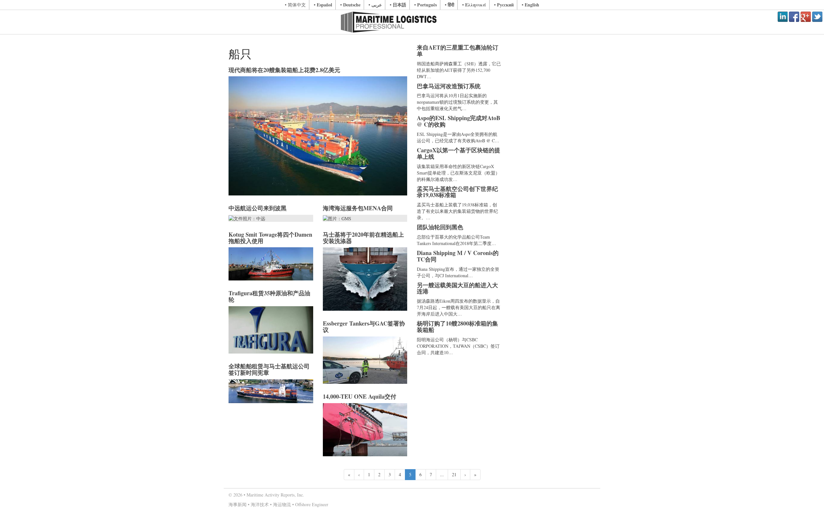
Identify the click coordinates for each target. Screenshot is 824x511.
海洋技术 (260, 504)
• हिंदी (449, 4)
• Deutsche (350, 4)
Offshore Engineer (311, 504)
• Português (425, 4)
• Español (323, 4)
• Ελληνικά (474, 4)
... (442, 474)
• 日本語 (398, 4)
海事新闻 (238, 504)
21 (454, 474)
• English (530, 4)
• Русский (504, 4)
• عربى (375, 4)
